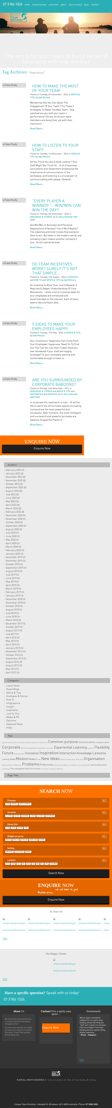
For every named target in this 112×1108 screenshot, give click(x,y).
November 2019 (14, 561)
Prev (3, 937)
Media (12, 759)
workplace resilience (56, 769)
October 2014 (13, 655)
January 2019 (13, 596)
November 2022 (14, 480)
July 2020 (11, 533)
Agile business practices (10, 742)
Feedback (90, 748)
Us (18, 1011)
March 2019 (12, 589)
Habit (22, 754)
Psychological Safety (60, 765)
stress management (83, 765)
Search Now (56, 873)
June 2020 (11, 536)
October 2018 (13, 606)
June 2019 (11, 578)
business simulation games (28, 742)
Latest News (13, 686)
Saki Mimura (44, 98)
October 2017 (13, 627)
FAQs (69, 1080)
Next (3, 939)
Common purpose (63, 742)
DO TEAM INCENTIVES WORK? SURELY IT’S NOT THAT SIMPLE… (55, 268)
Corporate (11, 747)
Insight (10, 707)
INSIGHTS (73, 277)
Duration (56, 812)
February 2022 (13, 512)
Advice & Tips (13, 693)
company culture (102, 742)
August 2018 (12, 610)
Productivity (46, 765)
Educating (24, 748)
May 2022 (11, 501)
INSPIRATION (36, 394)
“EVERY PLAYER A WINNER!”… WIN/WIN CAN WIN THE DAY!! (56, 205)
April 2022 (11, 505)
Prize (19, 765)
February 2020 (13, 550)
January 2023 (13, 473)
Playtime (5, 765)
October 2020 (13, 522)
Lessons (99, 753)
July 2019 (11, 575)
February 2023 (13, 470)
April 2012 (11, 672)
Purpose (56, 801)
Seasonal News (14, 724)
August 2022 (12, 491)
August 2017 (12, 630)
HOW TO (38, 280)
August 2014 (12, 662)
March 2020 (12, 547)
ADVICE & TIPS (53, 280)
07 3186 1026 (12, 4)
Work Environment (32, 769)
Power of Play (12, 765)
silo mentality (72, 765)
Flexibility (102, 747)
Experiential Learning (70, 747)
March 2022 (12, 508)
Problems (30, 764)
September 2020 (14, 526)
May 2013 (11, 669)
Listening (5, 759)
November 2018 (14, 603)
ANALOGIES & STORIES (41, 217)
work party (44, 769)
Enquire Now (6, 10)
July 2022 (11, 494)
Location (56, 860)
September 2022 (14, 487)
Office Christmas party (67, 759)
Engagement (32, 748)
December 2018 (14, 599)
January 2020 (13, 554)
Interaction (67, 753)
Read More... (37, 128)
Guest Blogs (12, 689)
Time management (17, 769)
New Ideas (50, 759)
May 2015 (11, 641)
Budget (56, 836)
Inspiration (12, 710)
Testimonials (93, 1011)
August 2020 (12, 529)
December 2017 (14, 624)
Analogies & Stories (17, 696)
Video (9, 728)
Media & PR (12, 717)
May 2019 (11, 582)
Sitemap (92, 1080)
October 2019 (13, 564)
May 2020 (11, 540)
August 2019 (12, 571)
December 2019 (14, 557)
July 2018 (11, 613)
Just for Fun (13, 714)
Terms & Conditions (56, 1080)
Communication (87, 742)
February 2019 (13, 592)
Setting (56, 848)
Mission (22, 759)
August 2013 (12, 665)
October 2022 (13, 484)
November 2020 (14, 519)
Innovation (32, 753)
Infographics (13, 703)
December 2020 (14, 515)
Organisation (94, 759)
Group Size (56, 824)
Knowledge (84, 753)
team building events (99, 765)
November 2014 (14, 651)
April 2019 (11, 585)
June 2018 (11, 616)
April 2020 (11, 543)
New (39, 759)
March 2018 (12, 620)
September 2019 (14, 568)
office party (79, 759)
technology (6, 769)
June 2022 (11, 498)
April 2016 (11, 637)
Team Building (80, 1080)
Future (8, 753)
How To (10, 700)
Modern (33, 759)
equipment (49, 748)
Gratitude (17, 754)
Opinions (11, 720)
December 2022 (14, 477)
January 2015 (13, 648)
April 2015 (11, 644)
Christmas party (42, 742)
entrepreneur (41, 748)
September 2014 (14, 658)
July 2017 (11, 634)
